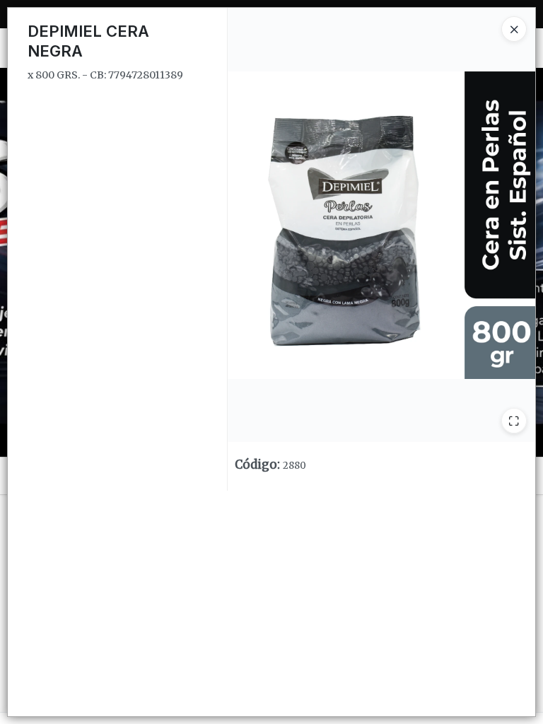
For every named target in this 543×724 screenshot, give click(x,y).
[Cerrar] (514, 29)
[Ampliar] (514, 420)
